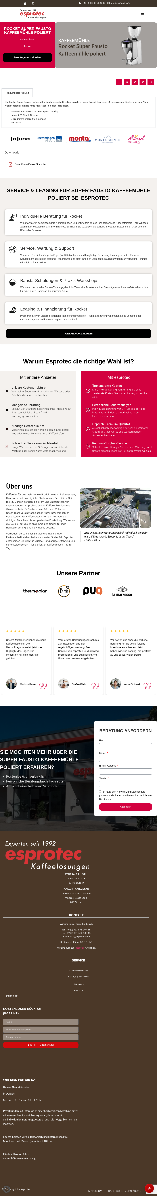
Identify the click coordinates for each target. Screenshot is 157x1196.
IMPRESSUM (95, 1190)
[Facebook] (25, 3)
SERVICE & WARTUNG (78, 976)
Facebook (79, 948)
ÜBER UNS (78, 984)
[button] (142, 14)
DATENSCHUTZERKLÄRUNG (124, 1190)
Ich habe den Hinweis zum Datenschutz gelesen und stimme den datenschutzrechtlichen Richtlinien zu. (125, 795)
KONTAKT (78, 990)
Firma (102, 740)
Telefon (103, 778)
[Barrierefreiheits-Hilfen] (149, 1188)
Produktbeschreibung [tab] (17, 93)
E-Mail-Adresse (108, 766)
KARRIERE (12, 996)
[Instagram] (32, 3)
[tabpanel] (78, 112)
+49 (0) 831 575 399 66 (77, 930)
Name (102, 753)
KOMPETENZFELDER (78, 970)
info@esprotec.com (80, 937)
